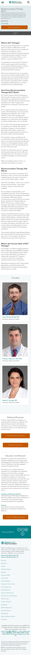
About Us (3, 560)
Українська (21, 634)
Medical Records (5, 590)
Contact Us (4, 619)
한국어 (14, 632)
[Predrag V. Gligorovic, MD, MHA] (15, 356)
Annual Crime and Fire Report (9, 595)
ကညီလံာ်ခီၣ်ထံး (9, 632)
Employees (4, 604)
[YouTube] (26, 529)
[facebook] (19, 529)
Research (3, 505)
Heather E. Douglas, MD (9, 400)
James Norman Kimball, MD (10, 317)
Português (26, 632)
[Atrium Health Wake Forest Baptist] (15, 543)
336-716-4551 (5, 23)
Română (4, 634)
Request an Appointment (14, 27)
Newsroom (4, 563)
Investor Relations (6, 581)
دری (17, 631)
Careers (3, 566)
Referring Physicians (6, 607)
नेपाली (23, 632)
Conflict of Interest (6, 601)
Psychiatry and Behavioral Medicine (11, 494)
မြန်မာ (10, 631)
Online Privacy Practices (7, 593)
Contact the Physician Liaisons (15, 436)
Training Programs (6, 569)
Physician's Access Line (15, 445)
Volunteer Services (6, 610)
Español (3, 631)
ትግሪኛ (16, 634)
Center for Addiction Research (15, 517)
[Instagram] (22, 533)
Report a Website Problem (8, 616)
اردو (25, 634)
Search (27, 1)
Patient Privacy (5, 598)
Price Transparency (6, 587)
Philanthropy (4, 613)
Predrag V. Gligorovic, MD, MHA (12, 359)
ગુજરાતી (24, 631)
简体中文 (14, 631)
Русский (8, 634)
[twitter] (22, 529)
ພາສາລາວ (19, 632)
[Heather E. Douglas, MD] (15, 398)
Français (20, 631)
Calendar (3, 572)
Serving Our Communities (8, 584)
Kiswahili (13, 634)
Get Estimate (4, 578)
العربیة (6, 631)
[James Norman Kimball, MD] (15, 314)
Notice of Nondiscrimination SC (9, 557)
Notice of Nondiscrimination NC (9, 555)
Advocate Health (5, 575)
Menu (3, 1)
